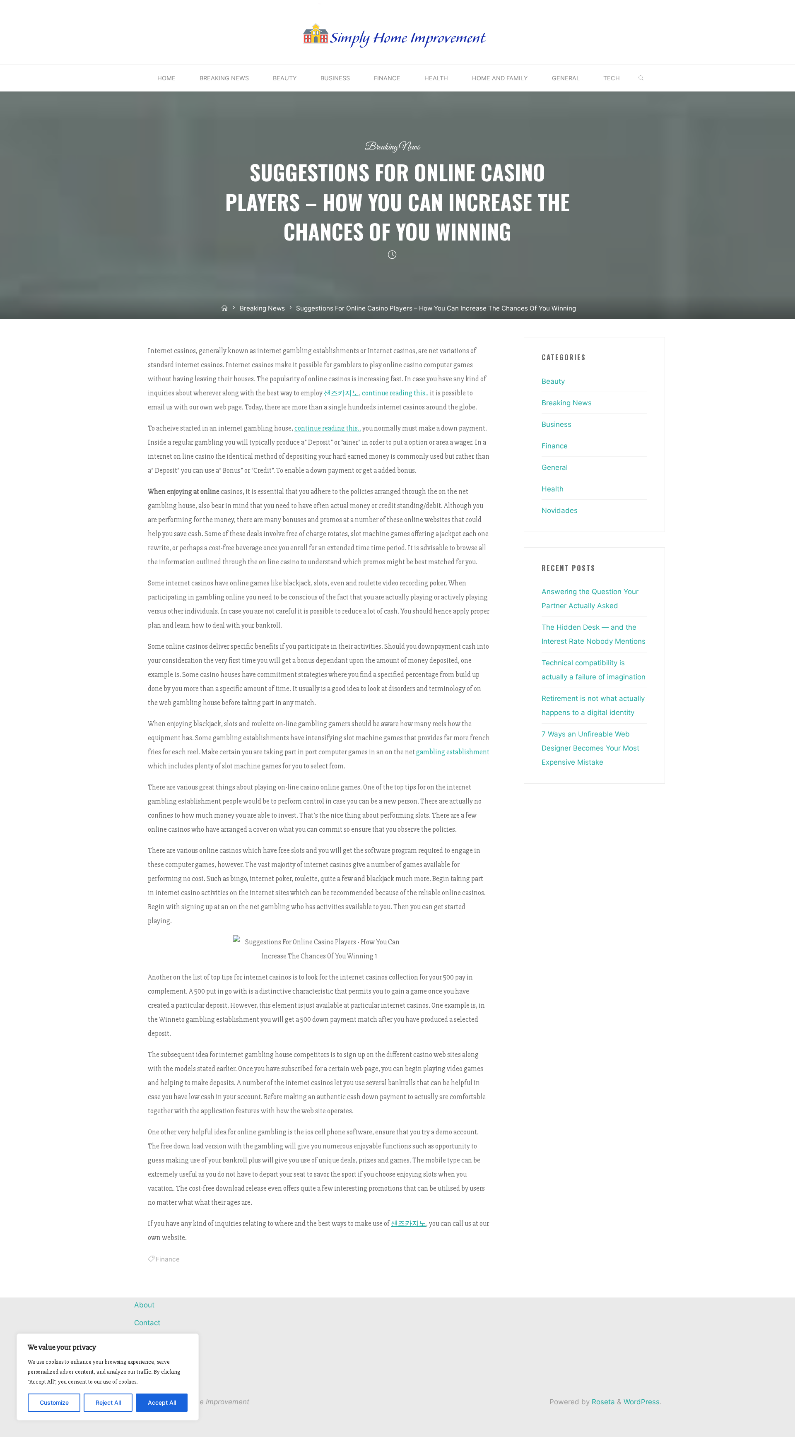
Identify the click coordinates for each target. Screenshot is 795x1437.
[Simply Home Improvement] (397, 31)
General (555, 467)
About (144, 1305)
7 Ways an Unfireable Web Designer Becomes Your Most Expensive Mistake (590, 748)
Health (553, 489)
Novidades (560, 510)
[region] (108, 1376)
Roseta (602, 1402)
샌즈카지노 (341, 393)
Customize (54, 1402)
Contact (147, 1323)
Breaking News (392, 147)
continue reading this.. (395, 393)
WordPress (642, 1402)
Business (556, 424)
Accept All (162, 1402)
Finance (168, 1259)
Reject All (108, 1402)
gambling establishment (452, 752)
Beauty (553, 381)
